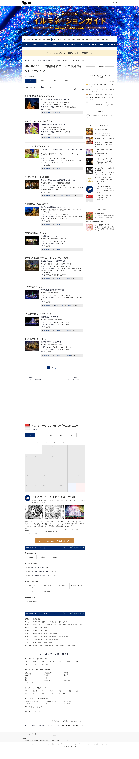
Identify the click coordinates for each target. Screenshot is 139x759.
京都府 (40, 636)
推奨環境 (50, 744)
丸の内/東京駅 (48, 672)
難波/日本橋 (67, 681)
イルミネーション (75, 736)
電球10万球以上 (62, 585)
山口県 (46, 639)
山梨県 (55, 80)
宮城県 (35, 622)
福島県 (65, 622)
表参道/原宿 (28, 674)
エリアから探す (32, 44)
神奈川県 (50, 625)
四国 (98, 39)
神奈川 (65, 39)
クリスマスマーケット (47, 586)
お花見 (40, 736)
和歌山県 (60, 636)
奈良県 (54, 636)
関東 (58, 39)
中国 (94, 39)
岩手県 (49, 622)
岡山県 (40, 639)
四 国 (27, 642)
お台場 (66, 674)
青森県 (44, 622)
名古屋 (39, 633)
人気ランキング (70, 44)
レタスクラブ (26, 740)
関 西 (27, 636)
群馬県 (70, 625)
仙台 (39, 622)
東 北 (27, 622)
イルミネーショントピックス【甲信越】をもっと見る (55, 541)
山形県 (60, 622)
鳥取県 (51, 639)
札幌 (39, 619)
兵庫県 (46, 636)
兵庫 (26, 679)
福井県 (46, 631)
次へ (58, 367)
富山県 (40, 631)
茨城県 (80, 625)
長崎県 (46, 645)
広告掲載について (83, 744)
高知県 (51, 642)
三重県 (50, 633)
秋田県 (54, 622)
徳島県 (46, 642)
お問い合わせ (56, 744)
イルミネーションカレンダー (33, 712)
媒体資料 (75, 744)
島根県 (56, 639)
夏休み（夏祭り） (62, 736)
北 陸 (27, 631)
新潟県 (43, 80)
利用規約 (33, 744)
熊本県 (51, 645)
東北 (53, 39)
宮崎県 (62, 645)
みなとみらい (47, 675)
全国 (26, 691)
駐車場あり (47, 591)
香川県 (35, 642)
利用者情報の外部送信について (100, 744)
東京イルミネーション (88, 44)
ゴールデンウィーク (47, 736)
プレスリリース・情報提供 (66, 744)
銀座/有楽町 (47, 674)
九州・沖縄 (105, 39)
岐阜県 (45, 633)
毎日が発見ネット (65, 740)
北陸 (78, 39)
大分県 (56, 645)
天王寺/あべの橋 (29, 682)
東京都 (35, 625)
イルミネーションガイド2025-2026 (34, 39)
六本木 (39, 625)
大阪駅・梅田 (47, 681)
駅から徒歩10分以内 (77, 585)
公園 (32, 591)
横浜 (54, 625)
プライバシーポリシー (41, 744)
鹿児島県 (67, 645)
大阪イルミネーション (107, 44)
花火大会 (55, 736)
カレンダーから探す (50, 44)
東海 (82, 39)
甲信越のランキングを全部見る (104, 104)
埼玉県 (65, 625)
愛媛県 (40, 642)
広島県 (35, 639)
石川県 (35, 631)
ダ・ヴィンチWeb (34, 740)
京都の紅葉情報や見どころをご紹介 (96, 221)
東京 (61, 39)
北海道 (49, 39)
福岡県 (35, 645)
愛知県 (35, 633)
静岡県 (55, 633)
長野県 (67, 80)
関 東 (27, 625)
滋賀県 (66, 636)
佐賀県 (40, 645)
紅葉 (69, 736)
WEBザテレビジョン (44, 740)
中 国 (27, 639)
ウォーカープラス (27, 736)
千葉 (69, 39)
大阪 (90, 39)
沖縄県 (73, 645)
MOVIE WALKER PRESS (55, 740)
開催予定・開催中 (32, 602)
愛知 (26, 677)
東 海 (27, 633)
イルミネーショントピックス (33, 707)
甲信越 (74, 39)
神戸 (49, 636)
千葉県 (59, 625)
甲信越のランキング (38, 567)
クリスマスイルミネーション (32, 586)
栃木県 (75, 625)
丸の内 (44, 625)
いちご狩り (34, 736)
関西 (87, 39)
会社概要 (90, 744)
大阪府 (35, 636)
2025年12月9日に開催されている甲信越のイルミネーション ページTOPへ (66, 721)
